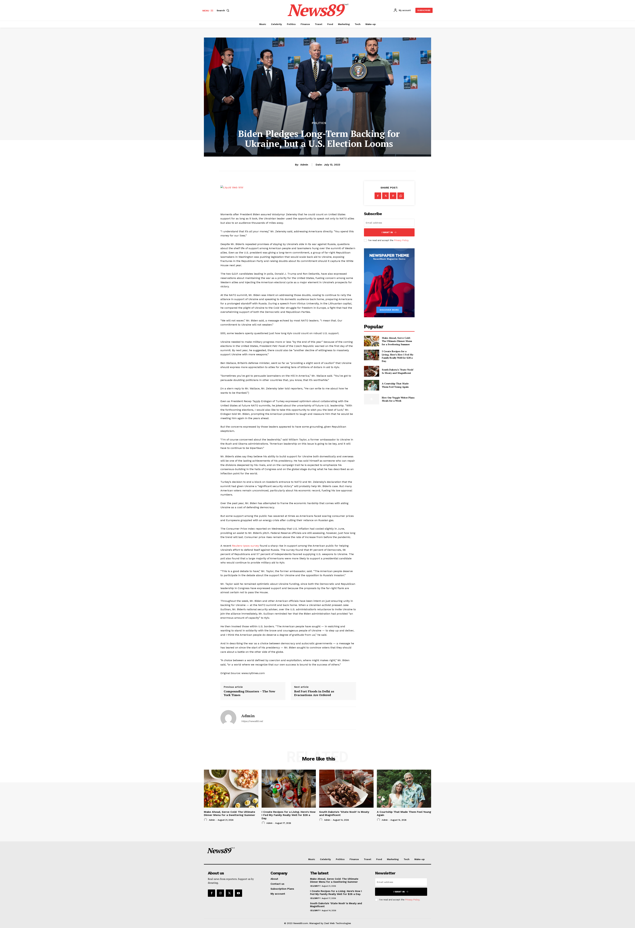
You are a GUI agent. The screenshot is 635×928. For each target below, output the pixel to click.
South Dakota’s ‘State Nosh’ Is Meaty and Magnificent (398, 371)
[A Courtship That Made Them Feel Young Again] (371, 385)
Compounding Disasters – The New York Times (249, 693)
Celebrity (315, 886)
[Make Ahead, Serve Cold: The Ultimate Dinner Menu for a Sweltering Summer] (371, 341)
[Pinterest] (393, 195)
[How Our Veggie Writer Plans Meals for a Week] (371, 399)
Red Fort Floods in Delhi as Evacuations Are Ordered (314, 693)
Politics (319, 123)
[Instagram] (220, 893)
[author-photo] (206, 820)
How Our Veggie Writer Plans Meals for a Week (398, 399)
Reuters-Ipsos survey (245, 545)
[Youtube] (238, 893)
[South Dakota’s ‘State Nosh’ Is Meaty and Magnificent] (371, 371)
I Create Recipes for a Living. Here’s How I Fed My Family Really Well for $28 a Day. (397, 356)
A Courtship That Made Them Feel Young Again (395, 385)
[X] (385, 195)
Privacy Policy (401, 240)
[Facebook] (378, 195)
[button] (224, 10)
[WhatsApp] (400, 195)
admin (304, 164)
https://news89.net (252, 721)
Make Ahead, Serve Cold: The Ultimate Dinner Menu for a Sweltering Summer (397, 341)
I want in (387, 232)
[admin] (228, 718)
